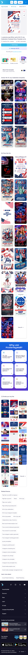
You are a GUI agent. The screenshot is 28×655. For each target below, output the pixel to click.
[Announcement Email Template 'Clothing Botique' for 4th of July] (5, 432)
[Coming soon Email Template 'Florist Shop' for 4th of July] (23, 432)
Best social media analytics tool (9, 523)
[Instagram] (15, 584)
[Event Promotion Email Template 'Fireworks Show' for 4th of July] (14, 454)
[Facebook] (10, 584)
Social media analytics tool (8, 566)
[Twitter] (20, 584)
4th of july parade (6, 516)
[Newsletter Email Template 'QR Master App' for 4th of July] (14, 410)
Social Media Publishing (8, 578)
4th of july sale (16, 516)
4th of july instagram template (9, 513)
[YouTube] (24, 584)
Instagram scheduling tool (8, 548)
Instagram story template (8, 559)
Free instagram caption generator (10, 534)
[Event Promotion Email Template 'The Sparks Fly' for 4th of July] (5, 410)
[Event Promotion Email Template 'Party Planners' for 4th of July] (5, 454)
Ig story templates (6, 541)
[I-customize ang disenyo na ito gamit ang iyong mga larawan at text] (14, 22)
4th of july (21, 498)
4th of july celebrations (7, 509)
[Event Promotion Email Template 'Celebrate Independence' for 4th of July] (5, 476)
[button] (24, 11)
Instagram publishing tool (8, 545)
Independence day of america (9, 520)
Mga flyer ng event (6, 498)
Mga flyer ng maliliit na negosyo (9, 495)
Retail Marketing (20, 578)
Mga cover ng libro (6, 502)
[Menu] (26, 2)
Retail (15, 498)
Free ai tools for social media (9, 530)
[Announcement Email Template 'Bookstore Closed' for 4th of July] (14, 432)
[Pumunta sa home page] (1, 2)
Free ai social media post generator (10, 527)
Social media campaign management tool (12, 570)
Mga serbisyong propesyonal (9, 505)
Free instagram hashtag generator (10, 538)
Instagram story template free (9, 562)
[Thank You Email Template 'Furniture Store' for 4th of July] (23, 410)
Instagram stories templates (9, 552)
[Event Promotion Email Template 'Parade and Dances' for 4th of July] (23, 454)
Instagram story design (7, 555)
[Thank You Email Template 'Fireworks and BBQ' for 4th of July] (14, 476)
